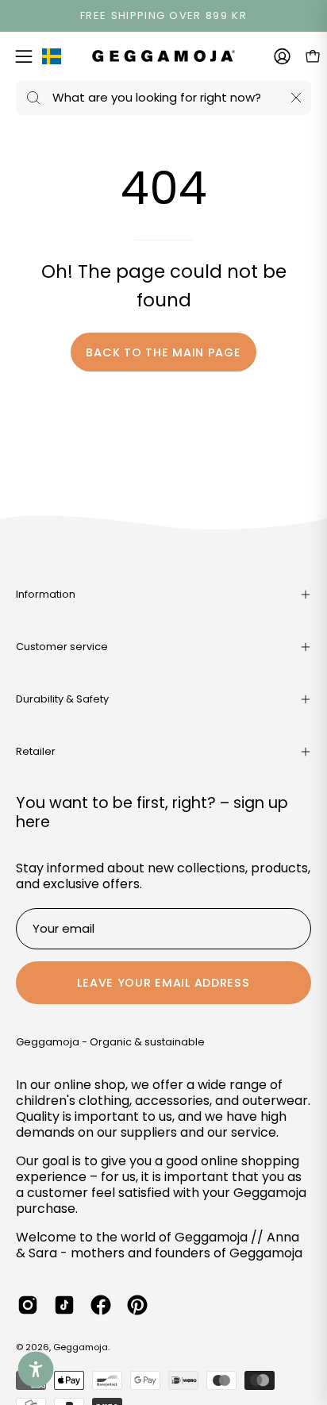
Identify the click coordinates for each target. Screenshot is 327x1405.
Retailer (36, 751)
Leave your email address (163, 983)
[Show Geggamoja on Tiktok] (64, 1305)
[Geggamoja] (163, 56)
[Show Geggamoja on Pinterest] (137, 1305)
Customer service (62, 646)
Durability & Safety (62, 699)
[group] (163, 16)
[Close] (296, 98)
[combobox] (163, 97)
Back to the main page (163, 352)
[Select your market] (51, 59)
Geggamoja (80, 1347)
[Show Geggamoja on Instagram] (28, 1305)
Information (45, 594)
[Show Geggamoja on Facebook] (101, 1305)
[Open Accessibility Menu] (36, 1370)
